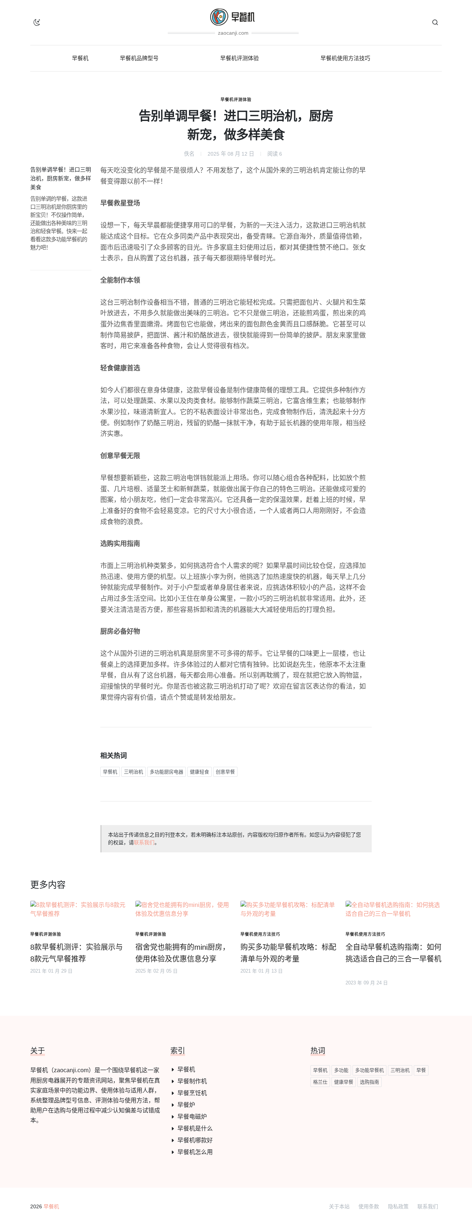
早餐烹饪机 (192, 1093)
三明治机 (133, 772)
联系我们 (144, 842)
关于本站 (339, 1206)
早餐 (421, 1070)
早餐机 (110, 772)
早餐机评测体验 (236, 99)
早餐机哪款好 (195, 1140)
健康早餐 (343, 1082)
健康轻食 (199, 772)
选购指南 (369, 1082)
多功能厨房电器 (166, 772)
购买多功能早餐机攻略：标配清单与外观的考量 (288, 953)
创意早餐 (225, 772)
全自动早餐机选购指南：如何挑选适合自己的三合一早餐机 (393, 953)
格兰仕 (320, 1082)
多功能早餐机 (369, 1070)
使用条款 (368, 1206)
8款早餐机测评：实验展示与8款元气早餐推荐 (76, 953)
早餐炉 (186, 1105)
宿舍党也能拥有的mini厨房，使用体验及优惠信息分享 (182, 953)
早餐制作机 (192, 1081)
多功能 (341, 1070)
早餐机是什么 (195, 1128)
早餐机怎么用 (195, 1152)
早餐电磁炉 (192, 1117)
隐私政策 (398, 1206)
